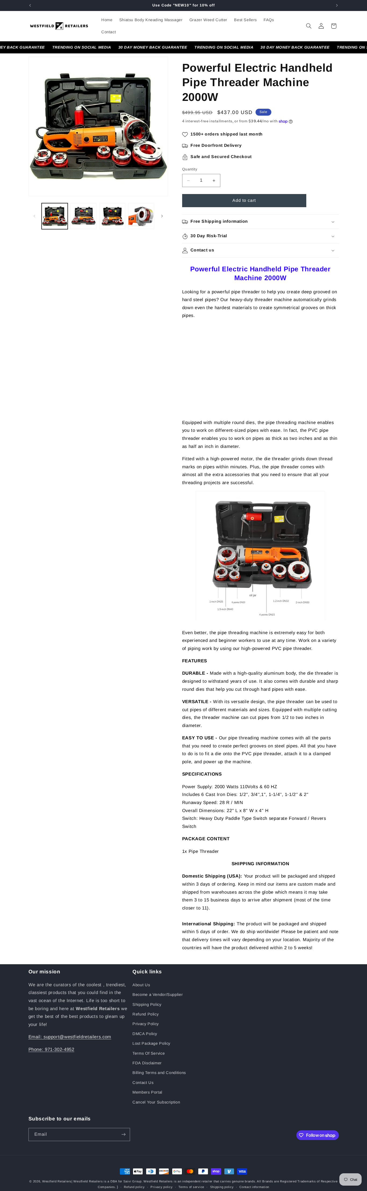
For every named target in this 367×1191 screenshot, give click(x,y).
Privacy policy (161, 1187)
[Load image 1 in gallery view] (55, 216)
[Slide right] (162, 216)
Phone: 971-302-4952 (51, 1049)
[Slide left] (34, 216)
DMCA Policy (144, 1034)
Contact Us (142, 1082)
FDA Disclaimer (147, 1063)
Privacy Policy (145, 1024)
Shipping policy (222, 1187)
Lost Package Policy (151, 1043)
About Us (141, 985)
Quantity (189, 169)
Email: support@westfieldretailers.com (69, 1036)
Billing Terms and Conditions (159, 1073)
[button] (309, 26)
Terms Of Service (148, 1053)
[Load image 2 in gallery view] (83, 216)
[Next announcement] (337, 5)
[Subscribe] (123, 1134)
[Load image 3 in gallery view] (112, 216)
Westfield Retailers (56, 1181)
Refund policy (134, 1187)
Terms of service (191, 1187)
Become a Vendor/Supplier (157, 994)
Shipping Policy (146, 1004)
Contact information (254, 1187)
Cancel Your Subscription (156, 1102)
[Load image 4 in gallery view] (141, 216)
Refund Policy (145, 1014)
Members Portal (147, 1092)
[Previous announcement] (30, 5)
